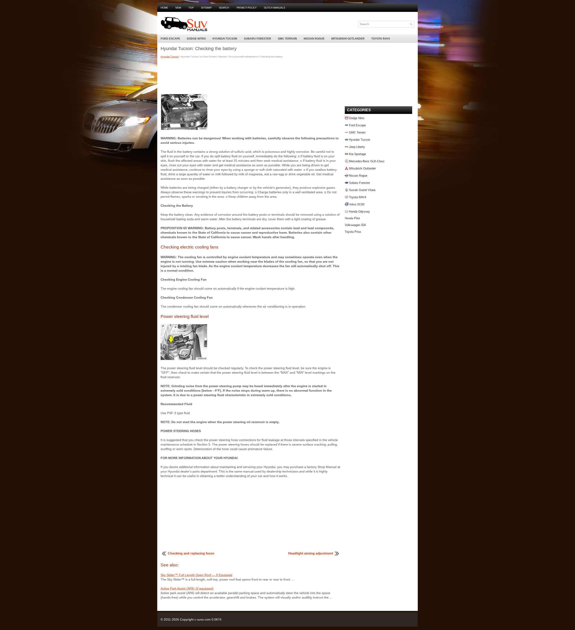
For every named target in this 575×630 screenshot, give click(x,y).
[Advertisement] (250, 75)
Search (224, 7)
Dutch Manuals (274, 7)
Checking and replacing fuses (191, 553)
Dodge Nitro (196, 38)
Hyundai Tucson (224, 38)
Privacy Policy (247, 7)
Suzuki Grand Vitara (362, 190)
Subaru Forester (257, 38)
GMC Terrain (287, 38)
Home (164, 7)
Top (191, 7)
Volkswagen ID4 (355, 225)
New (178, 7)
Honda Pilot (352, 218)
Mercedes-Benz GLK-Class (367, 161)
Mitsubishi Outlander (348, 38)
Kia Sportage (357, 154)
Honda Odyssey (359, 211)
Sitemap (206, 7)
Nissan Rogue (314, 38)
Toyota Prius (353, 231)
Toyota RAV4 (380, 38)
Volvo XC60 (356, 204)
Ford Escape (170, 38)
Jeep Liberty (357, 147)
